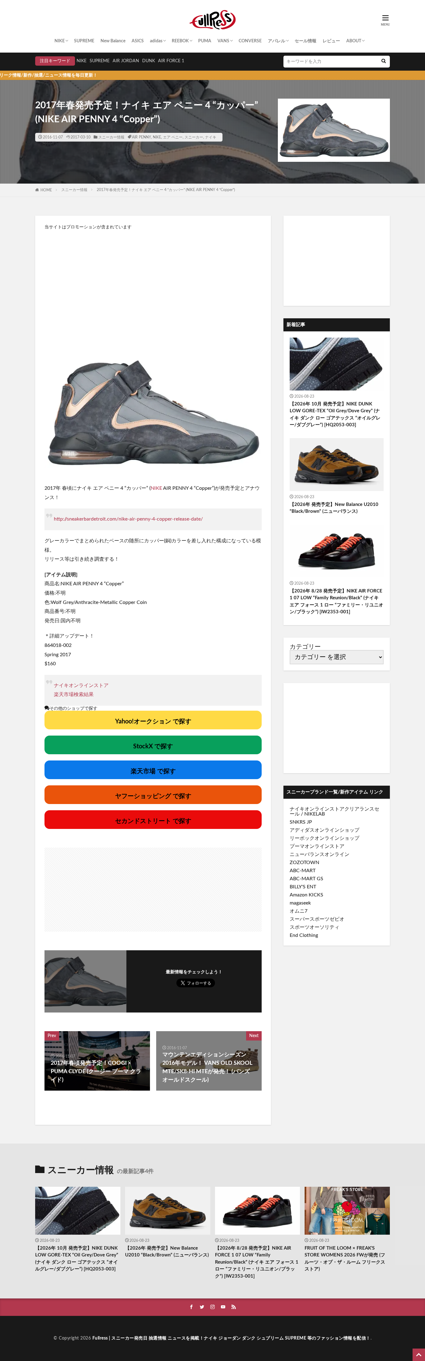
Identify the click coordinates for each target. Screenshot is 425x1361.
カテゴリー (305, 647)
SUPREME (84, 41)
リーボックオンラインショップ (324, 838)
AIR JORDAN (126, 61)
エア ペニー (173, 137)
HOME (46, 190)
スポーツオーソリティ (314, 927)
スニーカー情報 (111, 137)
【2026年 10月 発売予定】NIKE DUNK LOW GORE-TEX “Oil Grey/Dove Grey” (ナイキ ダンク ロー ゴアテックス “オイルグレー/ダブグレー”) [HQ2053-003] (335, 415)
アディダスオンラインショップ (324, 830)
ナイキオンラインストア (81, 685)
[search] (383, 62)
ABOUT (353, 41)
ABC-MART (302, 870)
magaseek (300, 902)
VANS (223, 41)
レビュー (331, 41)
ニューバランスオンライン (319, 854)
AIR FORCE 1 (171, 61)
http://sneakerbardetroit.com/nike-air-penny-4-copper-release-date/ (128, 519)
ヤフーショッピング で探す (153, 796)
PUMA (204, 41)
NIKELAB (314, 813)
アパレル (276, 41)
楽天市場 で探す (153, 771)
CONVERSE (250, 41)
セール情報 (305, 41)
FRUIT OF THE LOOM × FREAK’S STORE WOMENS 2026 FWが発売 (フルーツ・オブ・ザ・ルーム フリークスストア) (345, 1259)
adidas (156, 41)
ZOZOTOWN (304, 862)
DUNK (148, 61)
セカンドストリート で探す (153, 821)
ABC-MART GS (306, 878)
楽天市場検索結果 (74, 694)
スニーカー (193, 137)
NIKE (59, 41)
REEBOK (180, 41)
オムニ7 (298, 911)
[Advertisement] (153, 285)
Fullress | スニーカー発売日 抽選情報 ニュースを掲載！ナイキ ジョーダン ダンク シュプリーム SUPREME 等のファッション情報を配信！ (231, 1338)
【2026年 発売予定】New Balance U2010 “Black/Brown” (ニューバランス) (334, 508)
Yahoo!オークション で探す (153, 721)
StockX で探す (153, 746)
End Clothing (304, 935)
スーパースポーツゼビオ (317, 919)
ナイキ (210, 137)
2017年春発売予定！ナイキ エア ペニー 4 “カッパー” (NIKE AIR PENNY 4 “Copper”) (166, 190)
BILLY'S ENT (303, 886)
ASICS (138, 41)
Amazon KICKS (306, 894)
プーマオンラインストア (317, 846)
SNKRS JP (301, 822)
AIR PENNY (141, 137)
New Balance (112, 41)
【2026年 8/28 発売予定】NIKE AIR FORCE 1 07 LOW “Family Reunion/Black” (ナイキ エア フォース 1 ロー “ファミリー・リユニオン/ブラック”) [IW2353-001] (336, 602)
